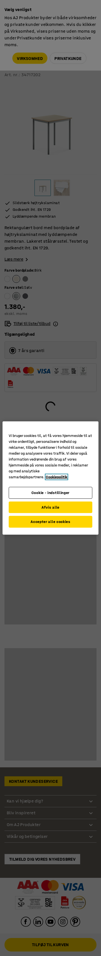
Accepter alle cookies (50, 521)
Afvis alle (50, 507)
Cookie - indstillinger (50, 492)
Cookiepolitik (56, 477)
